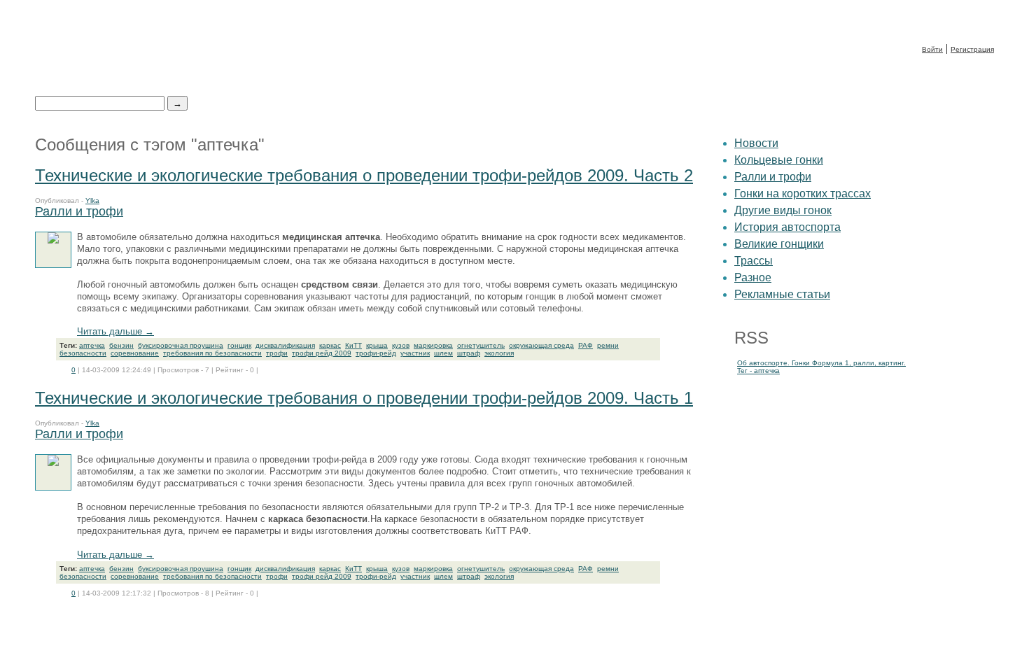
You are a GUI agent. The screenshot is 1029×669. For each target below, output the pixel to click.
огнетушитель (481, 345)
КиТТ (353, 345)
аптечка (92, 345)
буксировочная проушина (180, 345)
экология (499, 353)
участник (415, 353)
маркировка (433, 345)
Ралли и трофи (79, 211)
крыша (377, 345)
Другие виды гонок (783, 210)
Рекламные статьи (782, 294)
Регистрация (972, 49)
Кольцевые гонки (778, 160)
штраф (468, 353)
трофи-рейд (376, 353)
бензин (121, 345)
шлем (443, 353)
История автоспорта (787, 227)
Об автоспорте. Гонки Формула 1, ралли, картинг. (821, 363)
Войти (932, 49)
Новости (756, 143)
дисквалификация (285, 345)
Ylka (92, 200)
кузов (401, 345)
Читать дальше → (115, 331)
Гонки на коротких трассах (802, 193)
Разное (752, 277)
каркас (330, 345)
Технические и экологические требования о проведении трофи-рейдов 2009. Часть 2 (364, 175)
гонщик (239, 345)
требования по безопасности (212, 353)
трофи (277, 353)
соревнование (135, 353)
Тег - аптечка (758, 370)
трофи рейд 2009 (321, 353)
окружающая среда (541, 345)
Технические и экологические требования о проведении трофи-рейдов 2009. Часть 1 (364, 397)
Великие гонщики (779, 244)
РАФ (585, 345)
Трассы (753, 261)
